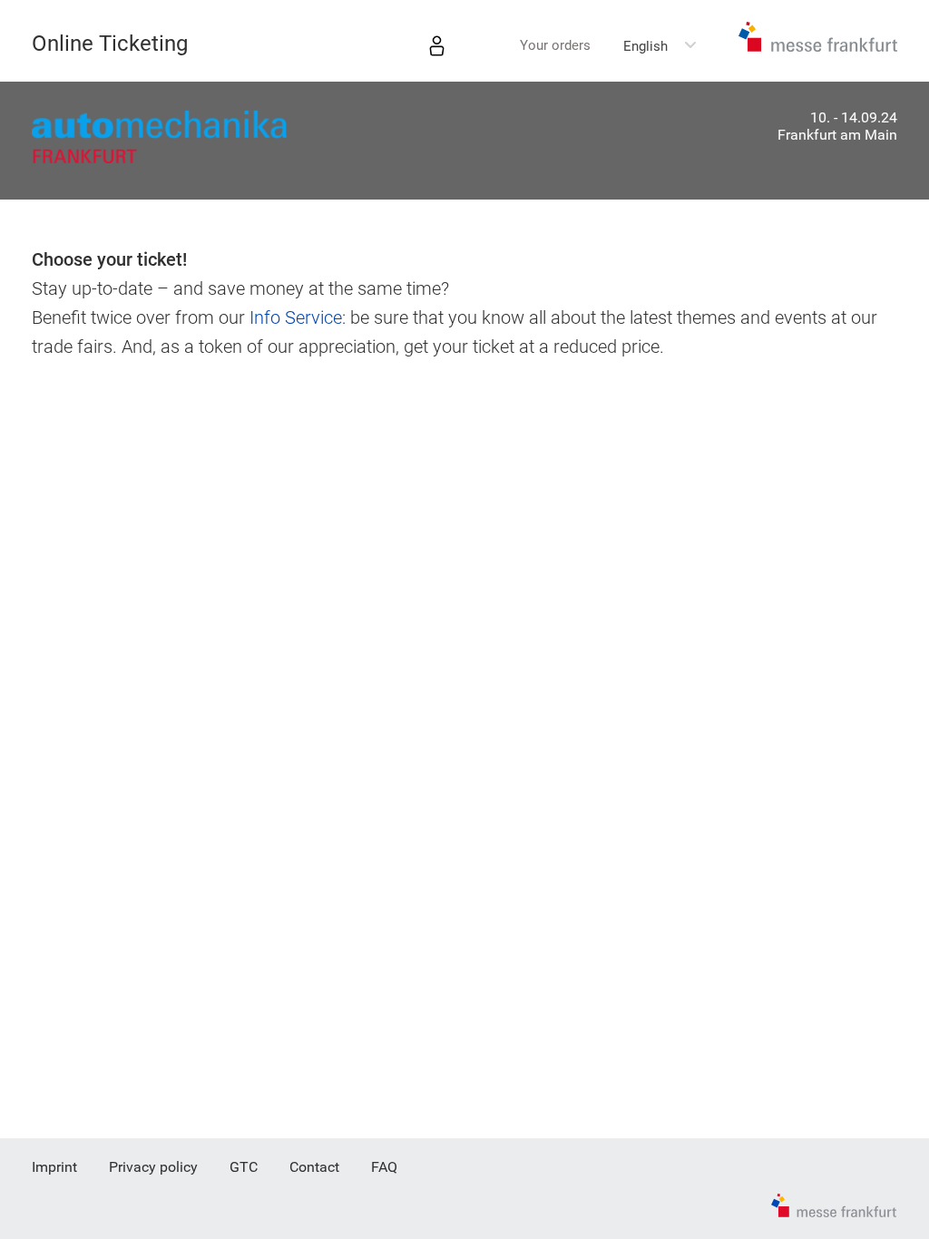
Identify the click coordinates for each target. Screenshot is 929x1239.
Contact (314, 1167)
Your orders (555, 45)
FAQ (384, 1167)
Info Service (295, 317)
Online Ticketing (110, 43)
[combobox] (660, 46)
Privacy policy (153, 1167)
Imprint (54, 1167)
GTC (244, 1167)
